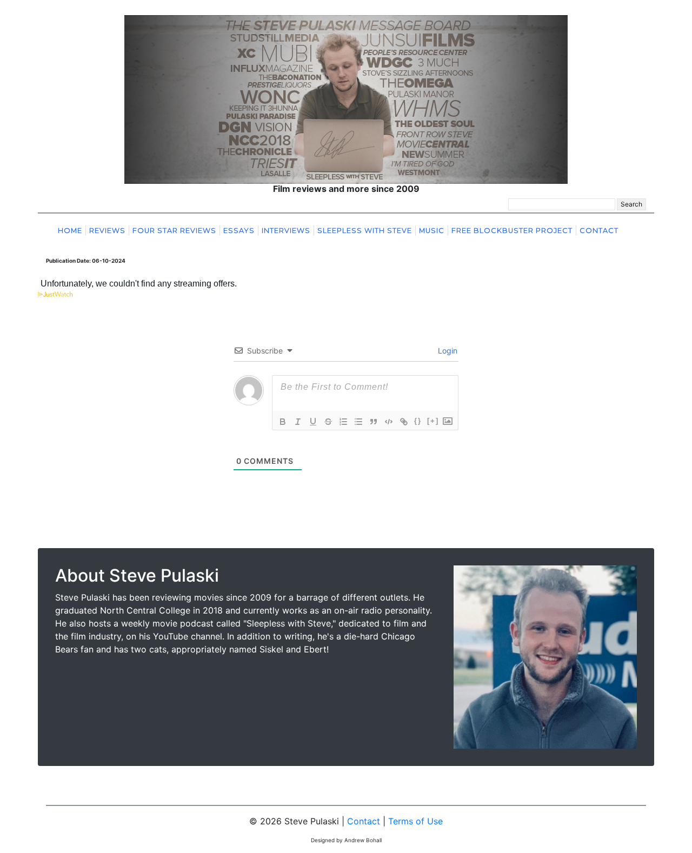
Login (446, 350)
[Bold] (282, 421)
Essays (239, 230)
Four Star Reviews (174, 230)
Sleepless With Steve (364, 230)
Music (431, 230)
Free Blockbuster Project (512, 230)
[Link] (403, 421)
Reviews (107, 230)
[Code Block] (388, 421)
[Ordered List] (343, 421)
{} (418, 421)
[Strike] (328, 421)
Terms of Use (415, 821)
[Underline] (313, 421)
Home (70, 230)
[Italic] (297, 421)
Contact (599, 230)
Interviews (286, 230)
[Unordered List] (358, 421)
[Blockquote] (373, 421)
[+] (433, 421)
